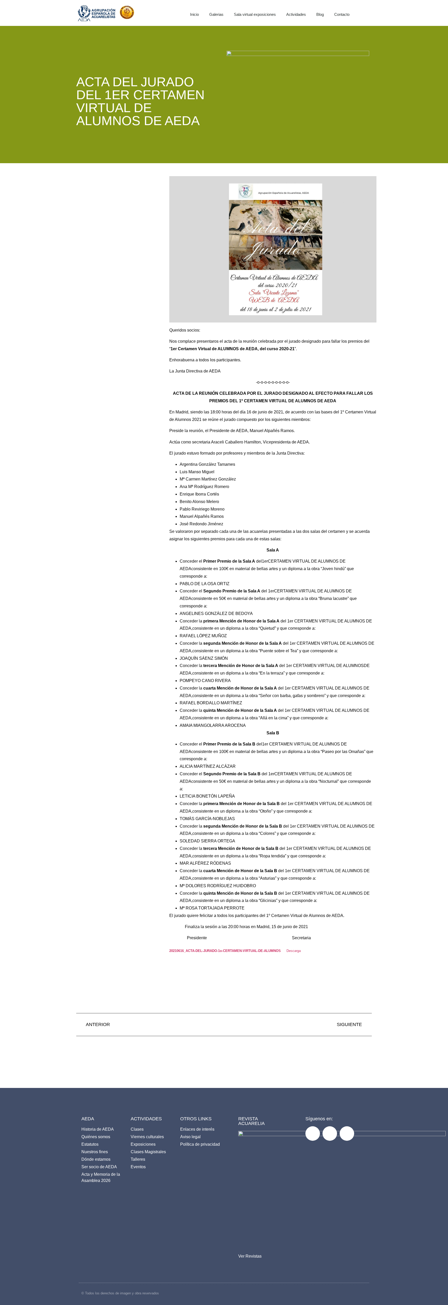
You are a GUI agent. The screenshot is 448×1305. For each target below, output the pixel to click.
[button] (371, 13)
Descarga (293, 951)
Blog (320, 14)
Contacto (341, 14)
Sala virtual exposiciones (255, 14)
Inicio (194, 14)
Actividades (296, 14)
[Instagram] (330, 1133)
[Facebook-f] (312, 1133)
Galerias (216, 14)
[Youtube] (347, 1133)
